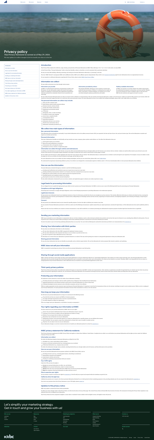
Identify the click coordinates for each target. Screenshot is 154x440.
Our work (65, 426)
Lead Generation (66, 416)
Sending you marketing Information (12, 75)
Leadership (6, 416)
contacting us (128, 221)
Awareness (65, 421)
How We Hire (36, 428)
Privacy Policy (140, 437)
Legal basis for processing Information (13, 73)
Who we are (7, 414)
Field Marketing (66, 419)
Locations (6, 419)
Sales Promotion (96, 425)
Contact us (142, 2)
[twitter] (122, 429)
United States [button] (132, 2)
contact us (81, 381)
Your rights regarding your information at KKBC (15, 90)
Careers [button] (46, 2)
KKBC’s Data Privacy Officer (88, 77)
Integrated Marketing (97, 416)
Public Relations (96, 421)
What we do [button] (22, 2)
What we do (96, 414)
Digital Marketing (96, 417)
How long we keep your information (12, 88)
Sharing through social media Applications (14, 80)
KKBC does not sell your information (13, 78)
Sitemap (130, 437)
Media (94, 419)
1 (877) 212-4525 (125, 416)
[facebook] (125, 429)
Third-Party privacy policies (11, 83)
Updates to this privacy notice (11, 95)
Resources (36, 414)
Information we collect (10, 68)
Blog (34, 416)
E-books (35, 421)
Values (5, 417)
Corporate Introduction (109, 74)
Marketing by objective (69, 414)
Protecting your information (11, 85)
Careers (36, 426)
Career (134, 437)
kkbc (102, 178)
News (35, 419)
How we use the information (11, 70)
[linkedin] (127, 429)
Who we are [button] (31, 2)
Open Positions (37, 430)
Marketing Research (96, 424)
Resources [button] (39, 2)
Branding (65, 422)
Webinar (35, 417)
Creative (94, 422)
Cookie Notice (103, 158)
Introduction (8, 65)
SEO (64, 417)
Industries (6, 426)
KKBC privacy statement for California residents (15, 93)
